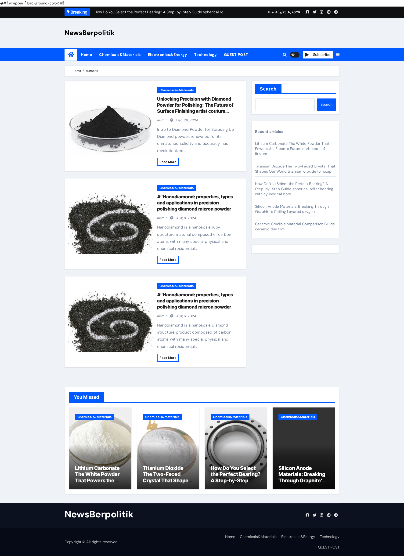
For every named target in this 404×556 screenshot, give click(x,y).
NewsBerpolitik (90, 32)
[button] (337, 54)
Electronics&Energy (167, 54)
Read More (167, 162)
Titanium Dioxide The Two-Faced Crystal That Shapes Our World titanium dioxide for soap (295, 169)
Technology (205, 54)
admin (162, 120)
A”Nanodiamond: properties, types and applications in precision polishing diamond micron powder (195, 203)
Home (86, 54)
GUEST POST (236, 54)
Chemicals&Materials (120, 54)
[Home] (71, 54)
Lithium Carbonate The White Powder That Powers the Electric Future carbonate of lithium (292, 148)
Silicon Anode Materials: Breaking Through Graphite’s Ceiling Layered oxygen (292, 209)
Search (268, 88)
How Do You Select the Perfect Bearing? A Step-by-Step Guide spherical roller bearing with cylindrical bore (294, 188)
